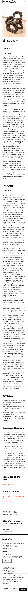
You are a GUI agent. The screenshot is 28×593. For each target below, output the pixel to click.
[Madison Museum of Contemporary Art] (9, 2)
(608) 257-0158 (6, 548)
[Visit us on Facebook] (3, 551)
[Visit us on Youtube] (6, 551)
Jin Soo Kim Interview (9, 484)
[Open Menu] (26, 2)
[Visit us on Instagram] (5, 551)
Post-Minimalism (7, 502)
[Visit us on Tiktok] (8, 551)
